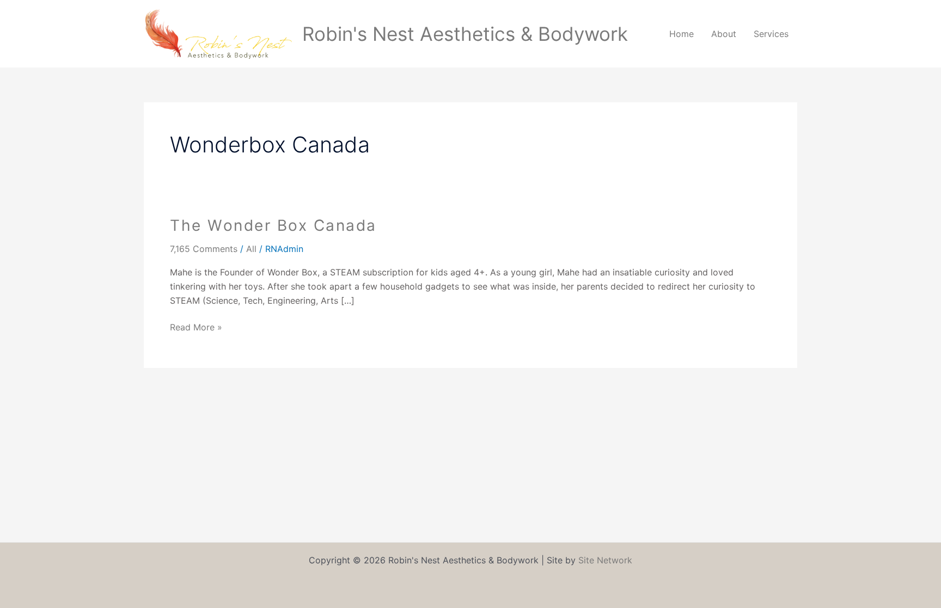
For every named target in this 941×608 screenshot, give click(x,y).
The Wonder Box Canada (273, 225)
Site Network (605, 560)
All (251, 248)
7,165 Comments (203, 248)
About (723, 33)
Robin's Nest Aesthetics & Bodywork (465, 33)
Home (681, 33)
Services (771, 33)
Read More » (196, 327)
